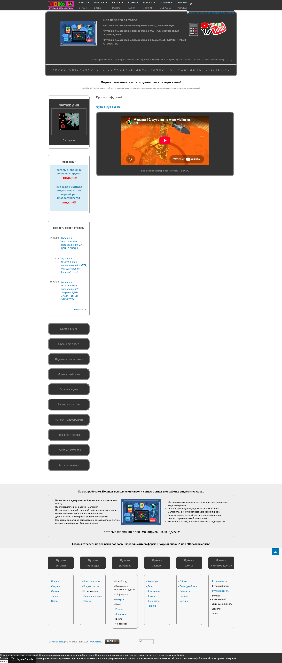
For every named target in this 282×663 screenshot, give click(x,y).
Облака (184, 581)
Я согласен (6, 661)
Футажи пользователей (218, 597)
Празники (185, 591)
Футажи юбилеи (220, 585)
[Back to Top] (275, 551)
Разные (87, 600)
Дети (150, 586)
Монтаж (99, 5)
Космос (151, 595)
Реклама (184, 5)
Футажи (179, 59)
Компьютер (154, 591)
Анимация (153, 581)
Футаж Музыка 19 (108, 106)
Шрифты (197, 59)
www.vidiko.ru (96, 641)
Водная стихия (91, 586)
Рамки (188, 59)
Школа (118, 618)
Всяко (132, 5)
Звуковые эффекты (213, 59)
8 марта (119, 599)
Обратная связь (198, 544)
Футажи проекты (220, 590)
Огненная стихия (92, 595)
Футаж (116, 5)
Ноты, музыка (90, 591)
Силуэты (55, 586)
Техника (152, 605)
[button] (22, 659)
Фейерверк (121, 623)
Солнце (184, 600)
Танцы (54, 595)
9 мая (118, 604)
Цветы (54, 600)
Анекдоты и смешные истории (159, 59)
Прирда (55, 581)
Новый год (120, 581)
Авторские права (229, 60)
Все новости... (80, 309)
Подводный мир (188, 586)
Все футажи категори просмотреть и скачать (165, 170)
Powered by (210, 645)
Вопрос (148, 5)
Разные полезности (132, 59)
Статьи (117, 59)
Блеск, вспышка (91, 581)
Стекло (55, 591)
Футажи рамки (219, 580)
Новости (108, 59)
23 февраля (121, 594)
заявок (135, 491)
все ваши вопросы (111, 544)
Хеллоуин (120, 613)
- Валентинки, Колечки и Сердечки (124, 587)
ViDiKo (83, 5)
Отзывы (165, 5)
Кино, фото (154, 600)
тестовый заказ (89, 523)
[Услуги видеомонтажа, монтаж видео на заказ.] (61, 4)
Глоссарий (97, 59)
